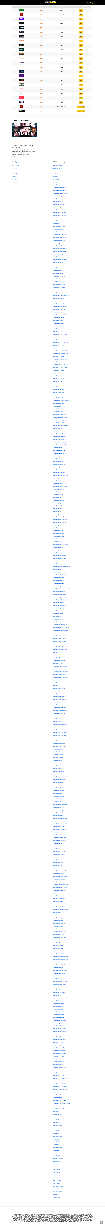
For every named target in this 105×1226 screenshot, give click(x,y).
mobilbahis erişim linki (57, 461)
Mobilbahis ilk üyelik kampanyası (60, 649)
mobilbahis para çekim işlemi (59, 857)
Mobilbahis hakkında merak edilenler (61, 566)
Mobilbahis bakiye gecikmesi (59, 276)
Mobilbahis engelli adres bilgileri (60, 444)
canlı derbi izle (55, 173)
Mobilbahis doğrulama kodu (59, 414)
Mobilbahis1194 (56, 1122)
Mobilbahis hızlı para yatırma (59, 621)
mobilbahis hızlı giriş (57, 616)
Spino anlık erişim (56, 1169)
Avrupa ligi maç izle (57, 168)
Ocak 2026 (14, 171)
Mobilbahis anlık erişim (58, 218)
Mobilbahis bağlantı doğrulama (59, 237)
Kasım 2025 (15, 176)
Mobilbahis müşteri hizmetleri (59, 818)
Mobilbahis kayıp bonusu (58, 674)
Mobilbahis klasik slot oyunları (59, 724)
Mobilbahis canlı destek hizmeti (60, 359)
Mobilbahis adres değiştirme (59, 190)
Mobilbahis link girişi (57, 760)
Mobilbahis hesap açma (58, 580)
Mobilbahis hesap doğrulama (59, 586)
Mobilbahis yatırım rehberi (58, 1081)
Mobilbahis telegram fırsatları (59, 981)
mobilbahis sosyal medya (58, 953)
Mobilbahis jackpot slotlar (58, 660)
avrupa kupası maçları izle (58, 162)
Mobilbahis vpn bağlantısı (58, 1039)
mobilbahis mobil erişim (58, 790)
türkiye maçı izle (56, 1194)
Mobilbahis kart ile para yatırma (60, 671)
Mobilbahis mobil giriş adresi (59, 796)
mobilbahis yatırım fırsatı (58, 1072)
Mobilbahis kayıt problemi (58, 688)
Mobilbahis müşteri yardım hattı (60, 821)
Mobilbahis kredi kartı (57, 729)
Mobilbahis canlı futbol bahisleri (60, 364)
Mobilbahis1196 (56, 1133)
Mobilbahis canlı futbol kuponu (59, 367)
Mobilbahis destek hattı (58, 403)
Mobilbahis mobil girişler (58, 799)
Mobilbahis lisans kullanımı (58, 771)
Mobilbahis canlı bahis (57, 331)
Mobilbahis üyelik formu (58, 1000)
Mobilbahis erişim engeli (58, 453)
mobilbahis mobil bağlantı (58, 785)
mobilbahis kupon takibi (58, 749)
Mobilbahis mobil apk (57, 782)
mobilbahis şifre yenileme (58, 906)
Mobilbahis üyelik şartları (58, 1014)
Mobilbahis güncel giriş (58, 525)
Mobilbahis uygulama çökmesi (59, 1025)
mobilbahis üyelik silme (58, 1017)
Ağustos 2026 (15, 162)
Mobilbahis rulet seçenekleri (59, 895)
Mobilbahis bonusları (57, 320)
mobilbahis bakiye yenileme (59, 290)
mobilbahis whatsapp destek (59, 1047)
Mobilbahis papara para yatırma (60, 851)
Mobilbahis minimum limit (58, 779)
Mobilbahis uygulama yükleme (59, 1036)
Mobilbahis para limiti (57, 865)
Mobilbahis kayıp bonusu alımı (59, 677)
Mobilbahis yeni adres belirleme (60, 1089)
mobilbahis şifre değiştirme (58, 898)
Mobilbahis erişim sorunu (58, 469)
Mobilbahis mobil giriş (57, 793)
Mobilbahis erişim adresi (58, 447)
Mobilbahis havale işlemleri (59, 574)
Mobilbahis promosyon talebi (59, 890)
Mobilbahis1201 (56, 1161)
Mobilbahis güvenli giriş (58, 536)
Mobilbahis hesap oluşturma (59, 605)
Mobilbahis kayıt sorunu (58, 693)
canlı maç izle (55, 176)
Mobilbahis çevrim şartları (58, 392)
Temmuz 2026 (15, 165)
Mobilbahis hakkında (57, 561)
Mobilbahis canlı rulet (57, 381)
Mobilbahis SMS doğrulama (59, 937)
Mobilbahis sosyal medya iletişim (60, 956)
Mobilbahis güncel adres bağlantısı (60, 514)
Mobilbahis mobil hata (57, 801)
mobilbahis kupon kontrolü (58, 738)
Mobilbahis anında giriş (58, 209)
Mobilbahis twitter (56, 987)
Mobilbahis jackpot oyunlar (58, 657)
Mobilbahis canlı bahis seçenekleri (60, 342)
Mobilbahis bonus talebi (58, 317)
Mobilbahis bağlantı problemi (59, 245)
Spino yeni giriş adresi (57, 1191)
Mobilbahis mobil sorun (58, 807)
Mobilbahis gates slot (57, 478)
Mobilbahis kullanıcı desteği (59, 735)
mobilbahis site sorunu (57, 920)
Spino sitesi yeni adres (57, 1186)
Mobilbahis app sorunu (58, 229)
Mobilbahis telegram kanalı (59, 984)
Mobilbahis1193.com (57, 1119)
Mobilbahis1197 (56, 1139)
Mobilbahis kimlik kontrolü (58, 713)
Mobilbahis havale (56, 569)
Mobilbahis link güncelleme (59, 763)
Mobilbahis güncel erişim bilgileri (60, 519)
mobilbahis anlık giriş (57, 220)
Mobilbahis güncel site (57, 530)
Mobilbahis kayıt (56, 680)
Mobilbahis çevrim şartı (58, 389)
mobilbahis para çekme (58, 862)
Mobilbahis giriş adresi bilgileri (59, 486)
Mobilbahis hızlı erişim (57, 613)
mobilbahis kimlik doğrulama (59, 707)
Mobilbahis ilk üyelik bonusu (59, 646)
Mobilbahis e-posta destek (58, 436)
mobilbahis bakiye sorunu (58, 287)
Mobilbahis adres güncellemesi (59, 196)
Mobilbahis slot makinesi (58, 926)
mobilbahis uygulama (57, 1023)
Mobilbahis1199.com (57, 1153)
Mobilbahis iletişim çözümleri (59, 638)
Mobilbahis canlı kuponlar (58, 373)
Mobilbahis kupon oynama (58, 743)
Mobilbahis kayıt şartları (58, 691)
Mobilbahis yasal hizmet (58, 1059)
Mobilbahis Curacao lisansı (59, 395)
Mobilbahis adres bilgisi (58, 184)
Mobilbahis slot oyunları (58, 929)
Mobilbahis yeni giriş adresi (59, 1100)
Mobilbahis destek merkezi (58, 406)
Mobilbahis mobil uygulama (59, 810)
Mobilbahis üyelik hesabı (58, 1006)
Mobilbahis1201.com (57, 1164)
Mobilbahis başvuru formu (58, 292)
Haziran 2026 (15, 168)
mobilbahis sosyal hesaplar (59, 951)
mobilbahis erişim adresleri (58, 450)
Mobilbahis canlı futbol (57, 361)
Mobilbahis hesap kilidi (57, 602)
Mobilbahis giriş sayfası (58, 508)
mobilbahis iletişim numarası (59, 641)
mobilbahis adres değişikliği (59, 187)
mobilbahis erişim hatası (58, 456)
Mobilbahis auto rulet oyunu (59, 234)
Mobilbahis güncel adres (58, 511)
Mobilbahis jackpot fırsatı (58, 655)
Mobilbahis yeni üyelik (57, 1106)
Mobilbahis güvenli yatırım (58, 550)
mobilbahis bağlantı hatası (58, 240)
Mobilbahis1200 (56, 1155)
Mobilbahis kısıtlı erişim (58, 721)
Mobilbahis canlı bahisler (58, 345)
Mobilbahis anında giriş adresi (59, 212)
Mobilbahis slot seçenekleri (59, 931)
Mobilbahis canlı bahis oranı (59, 337)
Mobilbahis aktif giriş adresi (59, 207)
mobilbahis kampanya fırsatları (59, 666)
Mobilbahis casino (56, 384)
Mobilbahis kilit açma (57, 704)
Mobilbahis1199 (56, 1150)
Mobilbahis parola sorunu (58, 873)
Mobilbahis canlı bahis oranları (59, 339)
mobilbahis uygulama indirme (59, 1031)
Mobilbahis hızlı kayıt (57, 619)
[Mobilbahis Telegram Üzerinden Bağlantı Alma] (24, 130)
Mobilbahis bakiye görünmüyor (59, 279)
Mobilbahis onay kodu (57, 843)
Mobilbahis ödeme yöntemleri (59, 832)
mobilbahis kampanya (57, 663)
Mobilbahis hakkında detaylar (59, 563)
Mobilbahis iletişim (56, 633)
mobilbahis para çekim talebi (59, 859)
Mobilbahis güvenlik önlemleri (59, 555)
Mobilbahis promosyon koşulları (60, 887)
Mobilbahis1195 (56, 1128)
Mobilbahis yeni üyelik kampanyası (60, 1108)
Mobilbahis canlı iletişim (58, 370)
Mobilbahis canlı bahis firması (59, 334)
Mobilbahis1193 (56, 1117)
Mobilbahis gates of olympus (59, 472)
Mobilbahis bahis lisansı (58, 265)
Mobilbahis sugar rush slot (58, 973)
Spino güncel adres (57, 1177)
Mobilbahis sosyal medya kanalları (60, 959)
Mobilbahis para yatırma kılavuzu (60, 870)
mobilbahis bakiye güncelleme (59, 281)
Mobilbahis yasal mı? (57, 1064)
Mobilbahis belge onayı (58, 298)
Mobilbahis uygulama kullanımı (59, 1034)
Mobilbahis (81, 106)
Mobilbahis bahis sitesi (57, 270)
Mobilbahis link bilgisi (57, 757)
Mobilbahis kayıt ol (56, 685)
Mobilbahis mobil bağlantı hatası (60, 787)
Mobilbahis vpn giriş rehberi (59, 1045)
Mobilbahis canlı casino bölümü (60, 350)
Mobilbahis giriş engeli (57, 494)
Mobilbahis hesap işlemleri (58, 591)
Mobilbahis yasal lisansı (58, 1061)
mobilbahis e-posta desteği (59, 433)
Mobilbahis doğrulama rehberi (59, 417)
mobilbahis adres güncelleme (59, 193)
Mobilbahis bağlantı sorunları (59, 248)
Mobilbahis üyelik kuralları (58, 1011)
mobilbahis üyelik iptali (57, 1009)
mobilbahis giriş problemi (58, 503)
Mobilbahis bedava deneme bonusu (61, 295)
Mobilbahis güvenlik (57, 552)
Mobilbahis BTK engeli (57, 323)
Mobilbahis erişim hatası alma (59, 458)
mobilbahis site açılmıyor (58, 915)
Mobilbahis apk (56, 223)
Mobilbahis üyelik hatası (58, 1003)
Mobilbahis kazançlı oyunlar (59, 702)
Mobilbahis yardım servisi (58, 1056)
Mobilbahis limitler (56, 751)
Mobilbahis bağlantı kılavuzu (59, 243)
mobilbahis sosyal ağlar (58, 948)
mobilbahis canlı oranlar (58, 378)
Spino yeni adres (56, 1189)
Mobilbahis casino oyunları (58, 386)
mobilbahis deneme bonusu (59, 397)
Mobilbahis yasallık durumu (59, 1067)
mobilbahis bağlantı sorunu (59, 251)
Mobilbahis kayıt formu (57, 682)
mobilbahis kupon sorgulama (59, 746)
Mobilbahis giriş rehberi (58, 505)
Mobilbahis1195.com (57, 1130)
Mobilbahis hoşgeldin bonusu (59, 624)
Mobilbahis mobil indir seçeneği (60, 804)
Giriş (90, 2)
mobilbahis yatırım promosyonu (60, 1078)
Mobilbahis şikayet (56, 912)
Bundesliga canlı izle (57, 171)
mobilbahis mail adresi (57, 774)
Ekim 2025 (14, 179)
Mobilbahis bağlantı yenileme (59, 254)
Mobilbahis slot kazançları (58, 923)
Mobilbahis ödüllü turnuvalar (59, 837)
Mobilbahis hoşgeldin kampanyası (60, 627)
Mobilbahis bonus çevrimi (58, 303)
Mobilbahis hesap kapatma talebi (60, 599)
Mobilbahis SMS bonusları (58, 934)
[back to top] (101, 1222)
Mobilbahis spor (56, 962)
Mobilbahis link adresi (57, 754)
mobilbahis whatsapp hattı (58, 1050)
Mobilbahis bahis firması (58, 256)
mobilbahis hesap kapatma (59, 594)
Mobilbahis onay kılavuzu (58, 840)
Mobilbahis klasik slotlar (58, 727)
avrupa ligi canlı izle (57, 165)
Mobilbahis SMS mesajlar (58, 942)
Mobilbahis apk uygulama (58, 226)
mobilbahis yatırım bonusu (58, 1070)
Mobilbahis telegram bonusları (59, 978)
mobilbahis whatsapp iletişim (59, 1053)
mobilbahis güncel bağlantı (58, 516)
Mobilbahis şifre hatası (57, 901)
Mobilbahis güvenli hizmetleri (59, 539)
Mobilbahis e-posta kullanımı (59, 439)
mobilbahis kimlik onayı (58, 716)
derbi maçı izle (56, 179)
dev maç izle (55, 182)
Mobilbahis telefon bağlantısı (59, 976)
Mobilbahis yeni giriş (57, 1097)
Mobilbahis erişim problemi (58, 464)
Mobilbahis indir (56, 652)
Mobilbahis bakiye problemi (59, 284)
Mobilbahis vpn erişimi (57, 1042)
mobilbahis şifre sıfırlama (58, 904)
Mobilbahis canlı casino (58, 348)
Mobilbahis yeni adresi (57, 1092)
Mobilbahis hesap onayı (58, 608)
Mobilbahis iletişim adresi (58, 635)
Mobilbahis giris (56, 480)
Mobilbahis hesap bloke (58, 583)
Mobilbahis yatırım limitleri (58, 1075)
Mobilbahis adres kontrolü (58, 198)
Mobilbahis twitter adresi (58, 989)
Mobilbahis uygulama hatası (59, 1028)
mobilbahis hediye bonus (58, 577)
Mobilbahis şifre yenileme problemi (60, 909)
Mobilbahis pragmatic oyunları (59, 876)
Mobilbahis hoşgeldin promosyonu (60, 630)
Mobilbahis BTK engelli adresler (60, 326)
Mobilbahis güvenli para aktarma (60, 544)
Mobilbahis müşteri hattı (58, 815)
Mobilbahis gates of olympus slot (60, 475)
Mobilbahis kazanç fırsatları (59, 696)
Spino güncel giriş (56, 1180)
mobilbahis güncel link (57, 527)
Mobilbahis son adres (57, 945)
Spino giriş (55, 1175)
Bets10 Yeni (81, 111)
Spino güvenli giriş (56, 1183)
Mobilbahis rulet (56, 893)
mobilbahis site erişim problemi (59, 917)
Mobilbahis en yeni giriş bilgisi (59, 442)
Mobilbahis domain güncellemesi (60, 425)
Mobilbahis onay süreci (58, 846)
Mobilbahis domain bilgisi (58, 420)
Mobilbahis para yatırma (58, 868)
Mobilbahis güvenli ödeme (58, 541)
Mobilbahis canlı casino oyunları (60, 353)
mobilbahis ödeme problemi (59, 829)
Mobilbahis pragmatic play (58, 879)
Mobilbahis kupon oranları (58, 740)
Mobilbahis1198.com (57, 1147)
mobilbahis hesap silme (58, 610)
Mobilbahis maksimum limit (59, 776)
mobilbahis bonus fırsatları (58, 309)
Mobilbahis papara (56, 848)
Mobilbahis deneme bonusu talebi (60, 400)
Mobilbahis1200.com (57, 1158)
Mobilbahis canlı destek (58, 356)
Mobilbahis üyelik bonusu (58, 998)
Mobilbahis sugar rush (57, 967)
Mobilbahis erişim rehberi (58, 467)
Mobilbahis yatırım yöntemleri (59, 1086)
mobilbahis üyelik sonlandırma (59, 1020)
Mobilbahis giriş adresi (57, 483)
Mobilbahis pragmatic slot (58, 881)
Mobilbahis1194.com (57, 1125)
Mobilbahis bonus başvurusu (59, 301)
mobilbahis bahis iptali (57, 262)
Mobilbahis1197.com (57, 1141)
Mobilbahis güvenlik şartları (59, 558)
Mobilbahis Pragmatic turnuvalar (60, 884)
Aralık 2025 (14, 173)
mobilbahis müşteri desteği (58, 812)
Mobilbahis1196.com (57, 1136)
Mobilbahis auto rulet (57, 231)
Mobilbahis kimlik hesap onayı (59, 710)
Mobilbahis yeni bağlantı (58, 1094)
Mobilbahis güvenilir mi (58, 533)
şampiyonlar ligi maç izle (58, 1166)
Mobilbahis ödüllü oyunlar (58, 834)
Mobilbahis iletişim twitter (58, 644)
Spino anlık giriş (56, 1172)
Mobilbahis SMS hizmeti (58, 940)
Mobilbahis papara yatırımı (58, 854)
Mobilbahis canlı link (57, 375)
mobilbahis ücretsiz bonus (58, 992)
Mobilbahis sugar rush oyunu (59, 970)
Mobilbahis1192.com (57, 1114)
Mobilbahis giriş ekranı (57, 491)
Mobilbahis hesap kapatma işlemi (60, 597)
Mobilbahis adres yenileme (58, 204)
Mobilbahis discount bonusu (59, 409)
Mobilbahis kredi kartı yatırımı (59, 732)
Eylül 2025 (14, 182)
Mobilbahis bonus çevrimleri (59, 306)
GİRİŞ (81, 10)
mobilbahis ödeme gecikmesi (59, 823)
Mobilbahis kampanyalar (58, 669)
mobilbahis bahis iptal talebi (59, 259)
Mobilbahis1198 (56, 1144)
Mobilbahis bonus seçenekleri (59, 314)
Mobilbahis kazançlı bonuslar (59, 699)
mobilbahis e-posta (57, 428)
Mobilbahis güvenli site (57, 547)
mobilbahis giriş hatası (57, 497)
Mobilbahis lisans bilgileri (58, 768)
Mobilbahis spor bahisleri (58, 964)
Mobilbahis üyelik (56, 995)
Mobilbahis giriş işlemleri (58, 500)
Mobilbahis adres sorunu (58, 201)
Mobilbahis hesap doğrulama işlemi (61, 588)
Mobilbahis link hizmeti (57, 765)
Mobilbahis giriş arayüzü (58, 489)
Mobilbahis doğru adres (58, 411)
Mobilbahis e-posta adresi (58, 431)
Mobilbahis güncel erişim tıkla (59, 522)
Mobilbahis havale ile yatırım (59, 572)
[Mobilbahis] (51, 2)
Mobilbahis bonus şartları (58, 312)
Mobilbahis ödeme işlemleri (59, 826)
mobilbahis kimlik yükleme (58, 718)
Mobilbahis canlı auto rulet (58, 328)
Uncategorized (56, 1197)
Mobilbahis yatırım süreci (58, 1083)
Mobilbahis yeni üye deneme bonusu (61, 1103)
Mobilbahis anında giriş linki (59, 215)
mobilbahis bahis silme (57, 267)
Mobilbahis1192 (56, 1111)
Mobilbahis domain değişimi (59, 422)
